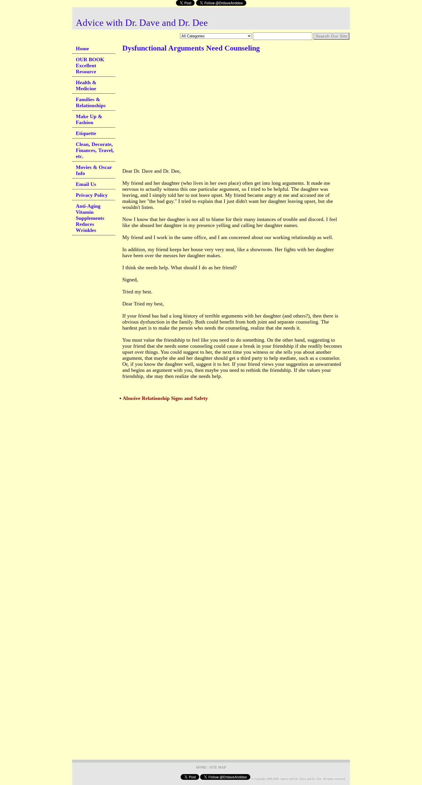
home (201, 767)
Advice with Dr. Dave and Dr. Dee (142, 23)
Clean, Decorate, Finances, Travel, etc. (95, 150)
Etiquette (86, 133)
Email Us (86, 184)
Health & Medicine (86, 85)
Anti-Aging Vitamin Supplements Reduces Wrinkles (90, 218)
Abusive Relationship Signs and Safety (165, 398)
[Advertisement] (226, 74)
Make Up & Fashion (89, 119)
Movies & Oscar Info (94, 170)
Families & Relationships (91, 102)
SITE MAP (217, 767)
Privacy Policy (92, 195)
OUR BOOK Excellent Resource (90, 65)
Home (82, 48)
